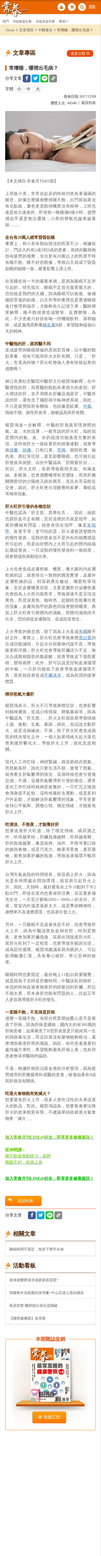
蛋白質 (85, 638)
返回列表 (88, 103)
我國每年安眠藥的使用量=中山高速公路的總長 (46, 1293)
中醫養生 (45, 30)
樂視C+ (64, 21)
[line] (44, 78)
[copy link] (53, 78)
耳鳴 (61, 450)
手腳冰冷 (52, 675)
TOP (93, 1535)
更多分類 (78, 53)
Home (10, 30)
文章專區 (26, 30)
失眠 (83, 631)
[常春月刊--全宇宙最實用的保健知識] (14, 9)
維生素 (49, 325)
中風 (87, 406)
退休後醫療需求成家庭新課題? (33, 1280)
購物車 (71, 7)
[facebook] (27, 78)
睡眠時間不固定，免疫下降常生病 (36, 1249)
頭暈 (14, 450)
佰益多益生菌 (45, 21)
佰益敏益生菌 (22, 21)
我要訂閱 (52, 1417)
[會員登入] (61, 7)
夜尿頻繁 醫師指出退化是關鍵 (33, 1305)
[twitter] (35, 78)
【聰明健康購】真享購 (27, 1318)
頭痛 (27, 450)
